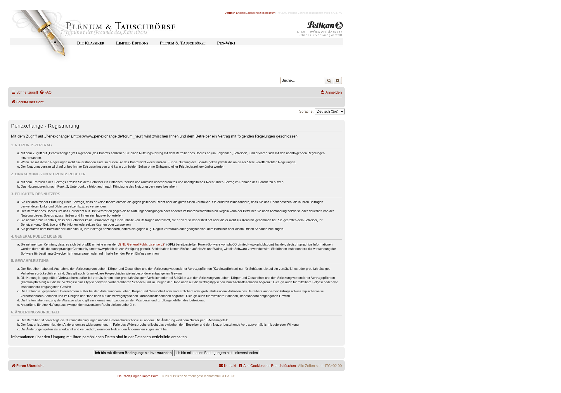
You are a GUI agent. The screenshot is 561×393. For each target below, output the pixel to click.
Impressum (268, 12)
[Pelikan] (320, 30)
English (240, 12)
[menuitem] (45, 93)
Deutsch (230, 12)
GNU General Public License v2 (141, 244)
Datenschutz (253, 12)
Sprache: (306, 111)
